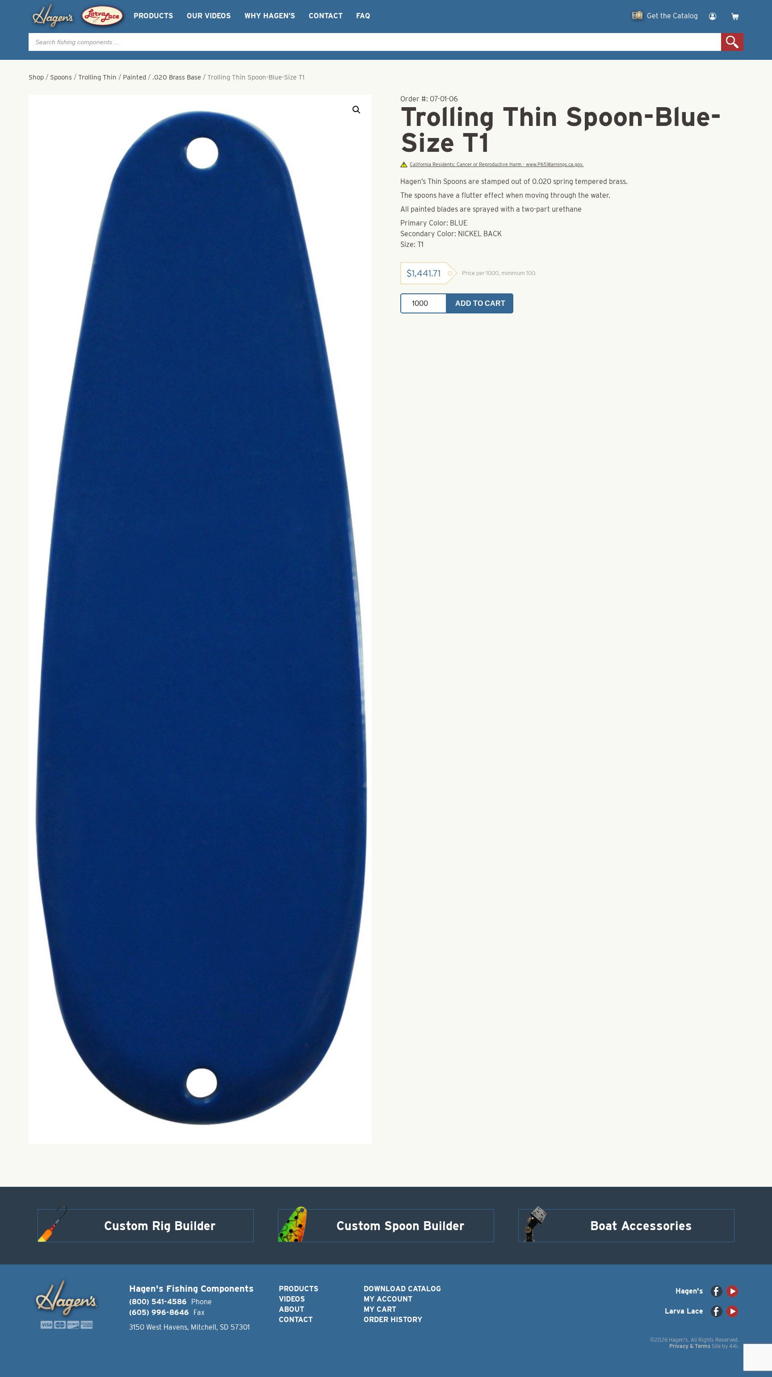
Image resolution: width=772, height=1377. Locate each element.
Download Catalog (402, 1289)
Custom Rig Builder (160, 1225)
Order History (393, 1319)
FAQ (363, 16)
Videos (292, 1299)
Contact (326, 16)
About (291, 1309)
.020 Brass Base (176, 77)
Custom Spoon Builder (400, 1225)
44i (733, 1346)
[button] (356, 110)
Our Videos (209, 16)
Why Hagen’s (269, 16)
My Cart (380, 1309)
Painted (134, 77)
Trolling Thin (97, 77)
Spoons (61, 77)
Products (153, 16)
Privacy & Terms (689, 1346)
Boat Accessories (641, 1225)
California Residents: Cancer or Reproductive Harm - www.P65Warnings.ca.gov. (496, 164)
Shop (36, 77)
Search (732, 42)
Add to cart (480, 303)
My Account (388, 1299)
